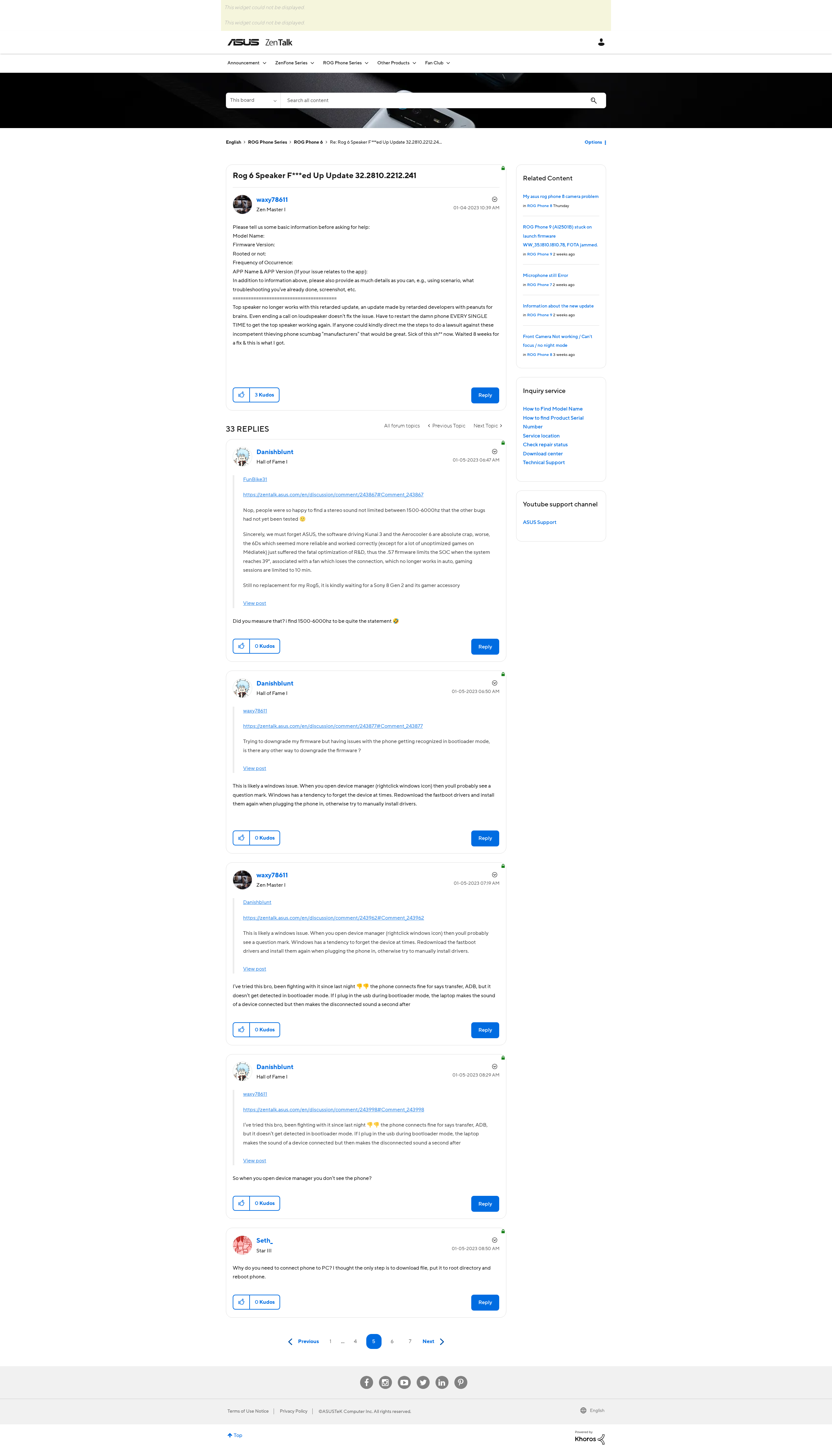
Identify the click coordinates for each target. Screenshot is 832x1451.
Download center (543, 454)
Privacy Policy (293, 1411)
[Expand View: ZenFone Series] (312, 63)
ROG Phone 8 (539, 205)
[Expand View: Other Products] (414, 63)
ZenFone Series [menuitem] (291, 63)
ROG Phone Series (267, 142)
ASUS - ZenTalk (260, 42)
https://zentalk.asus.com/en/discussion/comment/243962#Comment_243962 (333, 918)
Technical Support (544, 462)
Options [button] (593, 142)
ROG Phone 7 (539, 284)
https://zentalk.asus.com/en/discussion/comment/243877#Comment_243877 (333, 726)
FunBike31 (255, 479)
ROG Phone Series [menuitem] (342, 63)
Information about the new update (558, 306)
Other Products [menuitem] (393, 63)
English (233, 142)
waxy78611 (255, 711)
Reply (485, 395)
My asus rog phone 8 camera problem (561, 197)
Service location (541, 436)
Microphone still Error (545, 276)
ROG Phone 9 (539, 254)
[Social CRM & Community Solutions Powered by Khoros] (589, 1437)
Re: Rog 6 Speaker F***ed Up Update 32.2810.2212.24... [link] (386, 142)
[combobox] (443, 100)
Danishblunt (257, 902)
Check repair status (545, 444)
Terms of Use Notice (248, 1411)
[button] (241, 395)
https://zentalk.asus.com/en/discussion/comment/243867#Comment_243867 (333, 494)
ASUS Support (539, 522)
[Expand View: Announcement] (264, 63)
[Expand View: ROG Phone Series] (366, 63)
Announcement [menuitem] (244, 63)
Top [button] (238, 1435)
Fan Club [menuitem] (434, 63)
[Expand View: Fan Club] (448, 63)
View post (254, 603)
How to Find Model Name (553, 409)
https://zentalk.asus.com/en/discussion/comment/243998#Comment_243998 (333, 1109)
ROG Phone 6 (308, 142)
